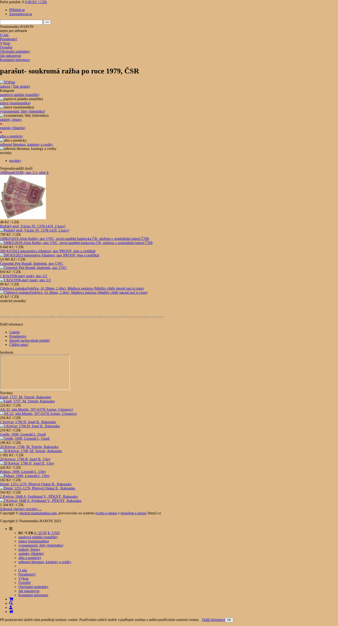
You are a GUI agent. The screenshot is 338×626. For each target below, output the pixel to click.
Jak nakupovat (10, 56)
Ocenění (6, 47)
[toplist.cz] (7, 82)
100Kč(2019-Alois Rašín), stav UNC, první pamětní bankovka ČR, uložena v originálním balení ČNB (74, 239)
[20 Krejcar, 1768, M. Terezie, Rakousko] (31, 451)
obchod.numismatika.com (38, 513)
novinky (15, 161)
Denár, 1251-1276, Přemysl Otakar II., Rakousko (36, 484)
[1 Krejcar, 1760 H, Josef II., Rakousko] (30, 426)
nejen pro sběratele (13, 31)
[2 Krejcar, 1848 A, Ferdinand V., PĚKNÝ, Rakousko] (40, 501)
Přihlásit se (17, 10)
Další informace (213, 620)
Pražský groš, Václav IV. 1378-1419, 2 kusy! (33, 226)
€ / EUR (40, 533)
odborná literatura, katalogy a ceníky (26, 144)
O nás (4, 35)
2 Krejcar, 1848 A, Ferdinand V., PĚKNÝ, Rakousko (39, 496)
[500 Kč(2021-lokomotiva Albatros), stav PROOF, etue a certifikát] (49, 255)
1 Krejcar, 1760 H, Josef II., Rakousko (28, 422)
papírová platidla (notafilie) (19, 95)
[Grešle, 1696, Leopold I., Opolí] (24, 438)
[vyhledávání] (11, 603)
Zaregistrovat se (20, 14)
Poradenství (8, 39)
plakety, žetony (11, 120)
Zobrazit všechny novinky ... (21, 509)
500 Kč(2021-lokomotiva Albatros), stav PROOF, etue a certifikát (47, 251)
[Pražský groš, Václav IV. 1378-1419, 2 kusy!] (34, 230)
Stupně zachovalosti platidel (29, 340)
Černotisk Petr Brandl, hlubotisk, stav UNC (31, 263)
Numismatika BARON (17, 27)
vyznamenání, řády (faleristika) (22, 111)
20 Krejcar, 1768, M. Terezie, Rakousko (29, 447)
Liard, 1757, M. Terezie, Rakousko (25, 397)
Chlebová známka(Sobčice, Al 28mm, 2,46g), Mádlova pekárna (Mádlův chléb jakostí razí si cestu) (72, 288)
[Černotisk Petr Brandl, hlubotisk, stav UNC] (33, 268)
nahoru (5, 86)
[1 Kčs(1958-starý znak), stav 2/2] (25, 280)
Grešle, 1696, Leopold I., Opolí (23, 434)
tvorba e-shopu (106, 513)
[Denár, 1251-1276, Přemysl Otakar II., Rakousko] (37, 488)
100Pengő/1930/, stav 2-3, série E (24, 173)
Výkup (5, 43)
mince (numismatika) (15, 103)
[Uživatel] (10, 607)
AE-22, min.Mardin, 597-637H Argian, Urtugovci (36, 409)
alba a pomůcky (11, 136)
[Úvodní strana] (11, 612)
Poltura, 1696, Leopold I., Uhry (23, 472)
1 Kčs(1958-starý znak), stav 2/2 (23, 276)
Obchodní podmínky (15, 51)
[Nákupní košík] (11, 599)
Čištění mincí (18, 344)
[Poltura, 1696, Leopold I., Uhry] (25, 476)
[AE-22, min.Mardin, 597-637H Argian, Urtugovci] (38, 414)
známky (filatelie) (12, 128)
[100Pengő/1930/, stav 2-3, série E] (23, 218)
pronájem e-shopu (133, 513)
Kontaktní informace (15, 60)
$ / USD (54, 533)
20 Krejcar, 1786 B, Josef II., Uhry (25, 459)
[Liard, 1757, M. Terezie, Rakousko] (27, 401)
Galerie (14, 332)
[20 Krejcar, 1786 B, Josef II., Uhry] (27, 463)
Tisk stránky (21, 86)
